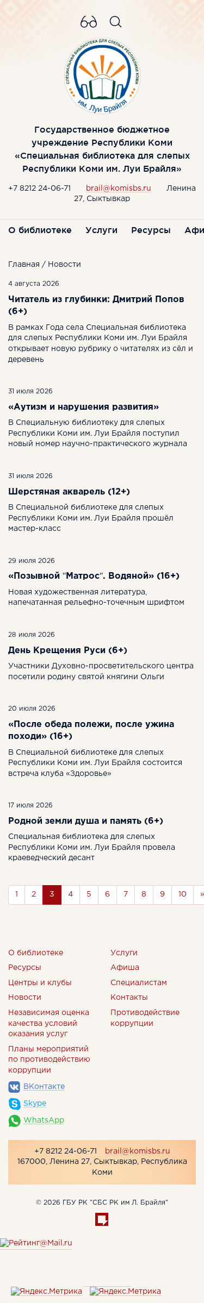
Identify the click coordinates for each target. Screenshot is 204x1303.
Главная (24, 264)
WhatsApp (43, 1120)
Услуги (101, 230)
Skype (34, 1103)
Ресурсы (151, 230)
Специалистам (138, 983)
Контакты (129, 997)
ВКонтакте (44, 1086)
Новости (64, 264)
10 (182, 894)
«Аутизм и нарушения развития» (83, 407)
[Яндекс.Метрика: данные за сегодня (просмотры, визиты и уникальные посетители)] (46, 1292)
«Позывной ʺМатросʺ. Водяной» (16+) (94, 576)
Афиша (124, 967)
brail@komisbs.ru (118, 188)
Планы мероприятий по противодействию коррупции (49, 1060)
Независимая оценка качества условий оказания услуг (48, 1023)
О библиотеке (40, 230)
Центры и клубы (40, 983)
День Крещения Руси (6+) (67, 651)
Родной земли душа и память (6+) (85, 821)
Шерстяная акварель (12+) (69, 492)
